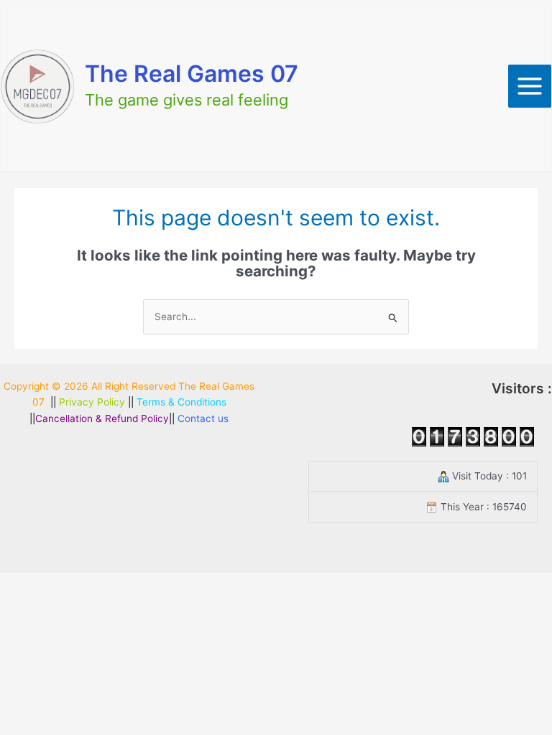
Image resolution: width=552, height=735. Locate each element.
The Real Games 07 (191, 74)
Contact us (203, 418)
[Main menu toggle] (530, 86)
